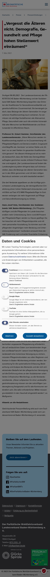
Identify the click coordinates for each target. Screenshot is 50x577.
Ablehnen (9, 336)
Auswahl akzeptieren (35, 336)
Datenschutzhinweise (17, 256)
